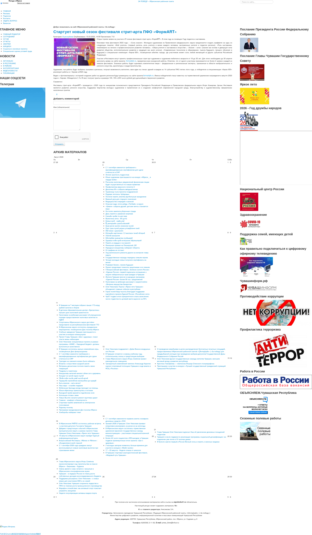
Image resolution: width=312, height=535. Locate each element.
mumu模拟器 (12, 534)
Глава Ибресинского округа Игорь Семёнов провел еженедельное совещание (126, 359)
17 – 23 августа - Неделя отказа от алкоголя (123, 450)
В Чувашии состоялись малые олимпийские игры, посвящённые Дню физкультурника (79, 350)
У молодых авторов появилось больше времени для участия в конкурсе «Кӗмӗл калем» (126, 446)
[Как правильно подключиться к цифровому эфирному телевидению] (256, 267)
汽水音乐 (3, 534)
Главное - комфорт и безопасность (73, 400)
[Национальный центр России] (249, 201)
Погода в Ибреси (15, 1)
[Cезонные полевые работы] (255, 430)
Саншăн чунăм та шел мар (116, 216)
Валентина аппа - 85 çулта (116, 218)
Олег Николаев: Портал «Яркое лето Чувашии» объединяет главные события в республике (124, 287)
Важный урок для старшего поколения (121, 199)
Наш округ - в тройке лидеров (71, 385)
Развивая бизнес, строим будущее (119, 264)
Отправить (59, 144)
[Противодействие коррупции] (276, 312)
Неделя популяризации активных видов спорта (78, 493)
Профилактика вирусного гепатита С (120, 187)
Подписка (7, 16)
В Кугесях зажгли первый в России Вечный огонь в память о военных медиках (188, 441)
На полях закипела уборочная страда (121, 211)
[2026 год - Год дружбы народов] (249, 121)
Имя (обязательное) (61, 107)
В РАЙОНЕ (7, 66)
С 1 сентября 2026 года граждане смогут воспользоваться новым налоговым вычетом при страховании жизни (78, 447)
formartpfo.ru (131, 61)
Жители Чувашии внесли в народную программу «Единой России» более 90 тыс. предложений (125, 278)
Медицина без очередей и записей (120, 201)
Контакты (6, 18)
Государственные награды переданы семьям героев (127, 257)
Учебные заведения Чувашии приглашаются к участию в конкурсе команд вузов (77, 333)
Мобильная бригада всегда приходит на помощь (78, 388)
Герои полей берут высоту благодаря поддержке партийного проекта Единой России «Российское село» (128, 292)
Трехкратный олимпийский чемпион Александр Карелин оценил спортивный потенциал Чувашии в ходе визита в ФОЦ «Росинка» (128, 366)
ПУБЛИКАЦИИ (9, 73)
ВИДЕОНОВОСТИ (10, 70)
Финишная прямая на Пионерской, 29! (121, 245)
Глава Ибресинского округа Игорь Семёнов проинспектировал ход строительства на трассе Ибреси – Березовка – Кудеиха (78, 463)
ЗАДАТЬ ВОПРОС (10, 20)
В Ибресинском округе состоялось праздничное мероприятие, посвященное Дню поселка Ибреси (79, 328)
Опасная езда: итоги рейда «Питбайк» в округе (124, 204)
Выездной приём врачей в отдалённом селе (76, 393)
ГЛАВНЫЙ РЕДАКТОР (11, 34)
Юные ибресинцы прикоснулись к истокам (76, 390)
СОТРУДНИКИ (9, 36)
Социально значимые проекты (15, 48)
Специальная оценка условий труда (17, 51)
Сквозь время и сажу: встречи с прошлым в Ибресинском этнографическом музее (76, 469)
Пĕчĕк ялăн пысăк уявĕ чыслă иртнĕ (73, 378)
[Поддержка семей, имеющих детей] (246, 241)
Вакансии (7, 23)
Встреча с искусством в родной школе (74, 363)
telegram (27, 534)
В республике (68, 36)
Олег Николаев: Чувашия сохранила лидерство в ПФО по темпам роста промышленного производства (80, 484)
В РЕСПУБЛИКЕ (9, 63)
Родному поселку (66, 407)
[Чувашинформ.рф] (258, 288)
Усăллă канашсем (113, 235)
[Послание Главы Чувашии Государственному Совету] (252, 72)
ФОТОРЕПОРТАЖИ (11, 68)
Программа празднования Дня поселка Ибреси (78, 410)
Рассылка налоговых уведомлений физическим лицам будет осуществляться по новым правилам (127, 183)
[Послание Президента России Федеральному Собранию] (249, 44)
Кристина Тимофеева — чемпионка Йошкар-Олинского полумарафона (185, 363)
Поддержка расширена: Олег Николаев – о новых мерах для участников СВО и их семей (79, 479)
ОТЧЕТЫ (6, 41)
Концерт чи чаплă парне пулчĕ (71, 375)
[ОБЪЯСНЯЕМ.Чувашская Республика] (255, 405)
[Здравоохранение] (250, 224)
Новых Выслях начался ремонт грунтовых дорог (78, 397)
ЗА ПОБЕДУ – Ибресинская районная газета (156, 1)
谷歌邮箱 (20, 534)
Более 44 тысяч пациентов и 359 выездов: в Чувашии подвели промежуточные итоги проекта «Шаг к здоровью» (127, 440)
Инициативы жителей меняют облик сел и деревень (80, 373)
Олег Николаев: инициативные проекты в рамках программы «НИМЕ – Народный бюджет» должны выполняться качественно (79, 344)
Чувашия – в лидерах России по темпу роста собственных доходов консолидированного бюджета (80, 474)
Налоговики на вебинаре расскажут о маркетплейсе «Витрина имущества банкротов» (126, 283)
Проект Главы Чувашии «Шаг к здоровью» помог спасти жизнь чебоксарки (78, 338)
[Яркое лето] (254, 96)
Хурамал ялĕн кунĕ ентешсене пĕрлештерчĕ (123, 240)
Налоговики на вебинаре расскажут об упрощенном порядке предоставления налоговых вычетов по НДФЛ (80, 317)
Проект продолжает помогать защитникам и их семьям (128, 267)
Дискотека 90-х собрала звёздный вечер (122, 189)
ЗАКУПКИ (7, 44)
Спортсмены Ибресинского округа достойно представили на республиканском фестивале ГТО (79, 323)
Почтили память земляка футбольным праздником (126, 196)
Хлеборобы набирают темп (70, 412)
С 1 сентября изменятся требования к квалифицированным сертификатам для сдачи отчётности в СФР (124, 169)
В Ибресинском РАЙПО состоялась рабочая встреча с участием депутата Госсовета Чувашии (80, 424)
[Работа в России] (276, 381)
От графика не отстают (115, 250)
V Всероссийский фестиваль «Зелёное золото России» (128, 269)
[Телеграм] (22, 102)
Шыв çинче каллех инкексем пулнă (119, 226)
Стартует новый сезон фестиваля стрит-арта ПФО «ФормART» (115, 31)
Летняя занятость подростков (117, 174)
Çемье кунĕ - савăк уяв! (115, 221)
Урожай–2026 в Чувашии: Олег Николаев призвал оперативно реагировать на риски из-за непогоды (125, 424)
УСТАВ (6, 39)
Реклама (6, 13)
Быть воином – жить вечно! (70, 383)
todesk (33, 534)
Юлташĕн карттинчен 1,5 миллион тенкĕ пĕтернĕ (125, 233)
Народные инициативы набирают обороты (123, 247)
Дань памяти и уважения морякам (119, 213)
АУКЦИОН (7, 46)
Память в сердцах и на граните (118, 243)
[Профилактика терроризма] (276, 350)
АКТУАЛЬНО (8, 61)
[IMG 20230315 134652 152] (74, 52)
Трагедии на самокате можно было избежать (77, 361)
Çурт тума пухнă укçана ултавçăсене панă (122, 228)
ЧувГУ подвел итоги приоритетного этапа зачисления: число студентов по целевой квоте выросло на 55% (127, 297)
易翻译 (38, 534)
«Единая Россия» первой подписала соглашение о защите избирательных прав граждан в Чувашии (126, 273)
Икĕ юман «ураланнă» (115, 230)
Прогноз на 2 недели (23, 3)
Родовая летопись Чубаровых (117, 194)
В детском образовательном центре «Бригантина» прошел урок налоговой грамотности (79, 311)
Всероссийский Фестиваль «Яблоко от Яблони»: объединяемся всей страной (78, 441)
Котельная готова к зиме (69, 395)
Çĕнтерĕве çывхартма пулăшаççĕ (119, 238)
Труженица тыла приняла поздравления (122, 191)
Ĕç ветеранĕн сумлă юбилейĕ (117, 223)
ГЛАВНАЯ (7, 11)
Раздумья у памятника (68, 371)
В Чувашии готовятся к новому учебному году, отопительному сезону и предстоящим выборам (125, 355)
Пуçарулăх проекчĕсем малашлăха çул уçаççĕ (77, 380)
